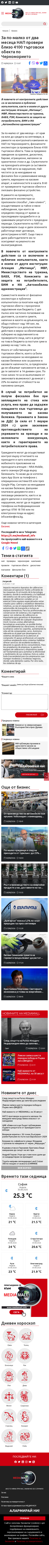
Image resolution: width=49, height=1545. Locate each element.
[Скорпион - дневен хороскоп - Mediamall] (24, 1398)
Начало (5, 31)
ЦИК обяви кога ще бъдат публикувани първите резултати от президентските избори (21, 1127)
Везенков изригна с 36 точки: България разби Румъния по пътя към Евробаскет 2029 (24, 1135)
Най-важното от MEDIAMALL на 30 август (31, 1072)
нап (3, 561)
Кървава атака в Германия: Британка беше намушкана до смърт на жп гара (23, 1149)
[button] (43, 1541)
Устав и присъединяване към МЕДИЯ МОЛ (18, 1506)
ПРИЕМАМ (24, 1518)
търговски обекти (19, 565)
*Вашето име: (7, 677)
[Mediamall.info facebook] (2, 2)
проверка (11, 561)
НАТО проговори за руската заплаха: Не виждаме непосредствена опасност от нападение (22, 1118)
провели (5, 565)
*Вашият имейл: (9, 685)
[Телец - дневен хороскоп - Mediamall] (26, 1338)
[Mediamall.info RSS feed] (33, 1462)
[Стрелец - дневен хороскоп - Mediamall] (9, 1419)
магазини (5, 570)
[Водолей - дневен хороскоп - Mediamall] (9, 1439)
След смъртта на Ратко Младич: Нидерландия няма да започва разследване (24, 1099)
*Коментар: (6, 693)
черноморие (23, 561)
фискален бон (19, 570)
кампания (36, 561)
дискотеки (35, 565)
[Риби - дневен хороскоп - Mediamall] (24, 1439)
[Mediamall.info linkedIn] (9, 2)
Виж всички (24, 1168)
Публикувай (31, 715)
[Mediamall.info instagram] (13, 2)
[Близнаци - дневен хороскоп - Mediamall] (9, 1358)
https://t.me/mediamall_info (18, 535)
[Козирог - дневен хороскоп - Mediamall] (24, 1419)
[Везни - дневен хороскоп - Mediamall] (9, 1398)
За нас (3, 1493)
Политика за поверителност (29, 1541)
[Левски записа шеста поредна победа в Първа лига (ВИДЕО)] (9, 1059)
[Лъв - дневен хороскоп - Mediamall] (9, 1378)
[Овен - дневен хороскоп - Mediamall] (9, 1338)
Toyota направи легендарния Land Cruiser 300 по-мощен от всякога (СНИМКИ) (22, 1162)
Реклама (4, 1497)
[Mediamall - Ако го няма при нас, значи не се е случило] (14, 13)
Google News (9, 542)
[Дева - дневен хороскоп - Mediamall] (24, 1378)
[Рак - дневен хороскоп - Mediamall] (24, 1358)
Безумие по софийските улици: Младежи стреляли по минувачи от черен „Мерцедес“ (24, 1142)
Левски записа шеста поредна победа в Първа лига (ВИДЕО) (31, 1058)
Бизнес (14, 31)
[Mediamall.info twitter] (6, 2)
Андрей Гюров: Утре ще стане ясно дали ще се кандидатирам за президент (23, 1155)
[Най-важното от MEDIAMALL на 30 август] (9, 1075)
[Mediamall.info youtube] (17, 3)
